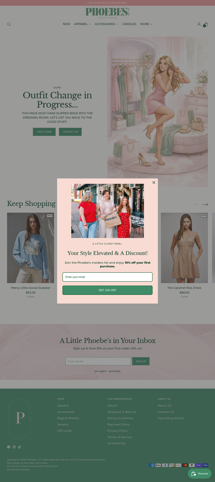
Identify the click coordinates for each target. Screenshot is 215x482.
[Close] (154, 182)
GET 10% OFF (107, 290)
